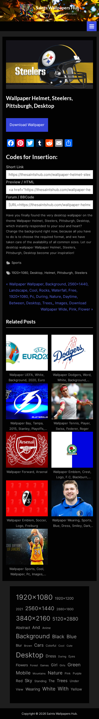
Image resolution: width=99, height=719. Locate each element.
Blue (72, 636)
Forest (34, 665)
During (62, 656)
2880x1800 (65, 609)
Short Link (15, 167)
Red (19, 681)
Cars (38, 645)
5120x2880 (65, 619)
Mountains (39, 673)
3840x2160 (33, 618)
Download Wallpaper (27, 124)
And (36, 627)
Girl (54, 665)
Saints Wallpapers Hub (57, 7)
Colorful (51, 645)
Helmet (49, 273)
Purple (77, 673)
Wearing (32, 689)
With (63, 689)
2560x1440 (39, 608)
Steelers (81, 273)
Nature (55, 673)
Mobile (23, 673)
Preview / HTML (20, 182)
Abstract (23, 627)
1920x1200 (64, 598)
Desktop (36, 273)
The (52, 681)
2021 (19, 609)
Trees (62, 680)
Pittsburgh (65, 273)
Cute (69, 645)
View (19, 689)
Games (44, 665)
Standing (40, 681)
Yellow (76, 689)
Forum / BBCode (20, 197)
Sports (16, 263)
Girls (62, 665)
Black (58, 636)
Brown (28, 645)
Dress (51, 656)
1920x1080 (20, 273)
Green (74, 664)
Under (74, 681)
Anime (46, 628)
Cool (61, 645)
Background (33, 636)
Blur (19, 645)
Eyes (71, 656)
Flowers (22, 665)
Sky (28, 680)
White (49, 689)
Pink (68, 673)
